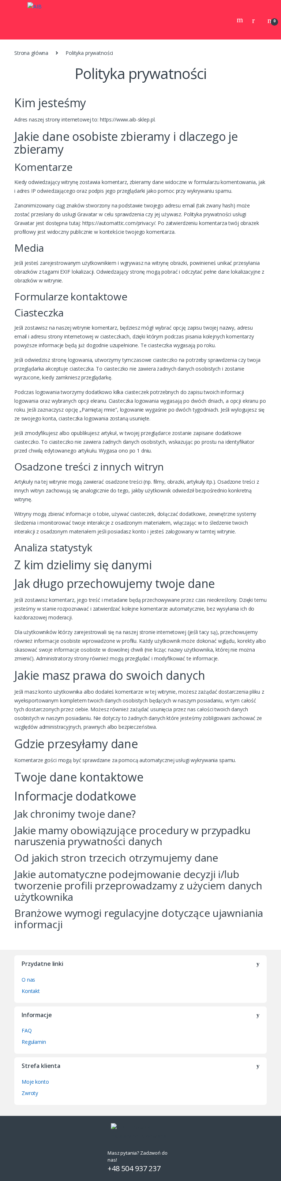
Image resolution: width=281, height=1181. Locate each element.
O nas (28, 979)
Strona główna (31, 52)
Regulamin (34, 1041)
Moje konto (35, 1081)
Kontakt (31, 990)
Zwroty (30, 1093)
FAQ (27, 1030)
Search (241, 20)
